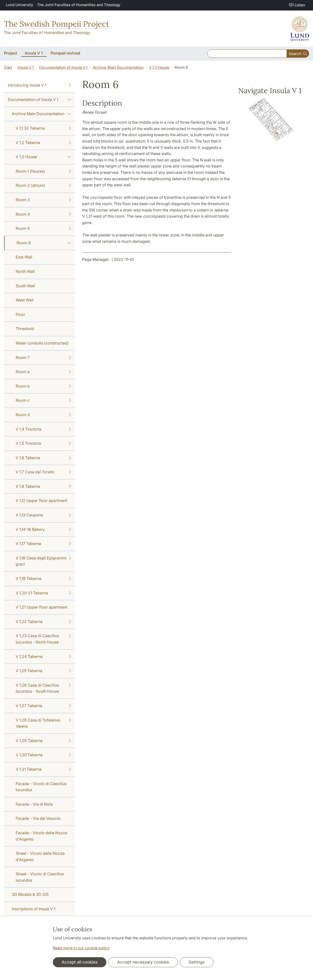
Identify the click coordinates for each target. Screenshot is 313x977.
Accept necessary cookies (143, 962)
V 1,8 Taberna (28, 486)
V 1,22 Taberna (29, 621)
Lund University (19, 4)
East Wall (24, 257)
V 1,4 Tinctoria (28, 429)
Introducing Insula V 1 (27, 85)
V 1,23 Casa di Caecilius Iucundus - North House (37, 638)
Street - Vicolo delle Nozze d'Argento (40, 856)
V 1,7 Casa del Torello (35, 471)
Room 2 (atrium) (30, 185)
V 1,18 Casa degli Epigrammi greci (41, 561)
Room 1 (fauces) (30, 171)
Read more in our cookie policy (81, 947)
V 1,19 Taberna (28, 578)
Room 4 (23, 214)
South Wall (25, 285)
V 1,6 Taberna (28, 457)
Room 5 (23, 228)
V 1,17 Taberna (28, 543)
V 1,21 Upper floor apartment (41, 607)
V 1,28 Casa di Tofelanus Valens (38, 723)
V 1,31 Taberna (29, 769)
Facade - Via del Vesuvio (38, 818)
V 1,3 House (159, 67)
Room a (23, 371)
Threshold (25, 328)
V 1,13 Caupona (29, 514)
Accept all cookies (80, 962)
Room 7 (23, 357)
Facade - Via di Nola (34, 804)
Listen (300, 5)
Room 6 (24, 242)
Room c (23, 400)
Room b (23, 386)
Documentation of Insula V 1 (63, 67)
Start (8, 67)
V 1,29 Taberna (29, 740)
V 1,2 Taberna (28, 142)
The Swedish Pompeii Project (56, 24)
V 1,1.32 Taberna (30, 128)
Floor (20, 314)
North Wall (25, 271)
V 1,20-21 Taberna (32, 592)
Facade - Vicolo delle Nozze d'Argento (41, 836)
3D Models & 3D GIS (30, 894)
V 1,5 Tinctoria (28, 443)
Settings (197, 962)
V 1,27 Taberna (29, 705)
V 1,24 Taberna (29, 656)
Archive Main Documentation (118, 67)
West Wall (25, 300)
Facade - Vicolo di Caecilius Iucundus (41, 786)
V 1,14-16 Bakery (30, 529)
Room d (23, 414)
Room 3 (23, 199)
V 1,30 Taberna (29, 754)
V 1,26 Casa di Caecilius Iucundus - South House (37, 688)
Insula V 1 (26, 67)
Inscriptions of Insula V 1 (33, 908)
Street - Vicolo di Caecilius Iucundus (40, 877)
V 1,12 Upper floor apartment (41, 500)
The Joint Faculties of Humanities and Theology (78, 4)
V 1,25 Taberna (29, 670)
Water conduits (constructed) (42, 343)
